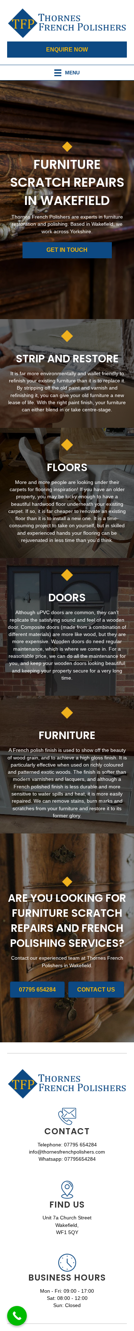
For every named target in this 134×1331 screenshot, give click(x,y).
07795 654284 (80, 1145)
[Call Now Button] (17, 1316)
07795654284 (80, 1159)
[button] (67, 250)
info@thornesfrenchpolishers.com (67, 1152)
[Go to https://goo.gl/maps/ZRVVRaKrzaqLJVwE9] (67, 1210)
